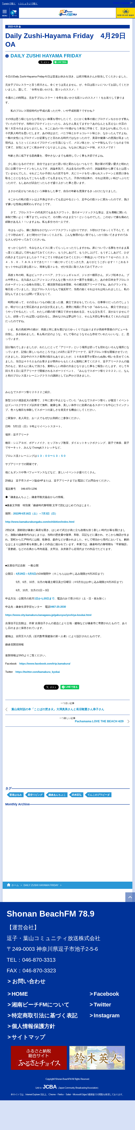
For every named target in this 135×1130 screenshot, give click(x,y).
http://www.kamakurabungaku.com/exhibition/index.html (39, 521)
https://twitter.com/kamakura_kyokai (37, 671)
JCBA (50, 1087)
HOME (20, 994)
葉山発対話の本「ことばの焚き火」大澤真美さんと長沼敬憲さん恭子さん (57, 709)
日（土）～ (34, 513)
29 (21, 573)
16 (26, 513)
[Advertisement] (67, 753)
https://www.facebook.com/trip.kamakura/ (44, 663)
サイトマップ (28, 1037)
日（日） (52, 513)
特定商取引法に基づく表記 (45, 1015)
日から (40, 598)
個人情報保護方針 (33, 1026)
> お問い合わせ (27, 981)
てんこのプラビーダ (99, 794)
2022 (16, 513)
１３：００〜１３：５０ (51, 455)
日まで (50, 598)
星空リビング (35, 794)
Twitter (102, 1005)
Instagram (107, 1015)
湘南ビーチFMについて (41, 1005)
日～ (25, 573)
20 (45, 598)
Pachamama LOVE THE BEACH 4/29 (99, 721)
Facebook (106, 994)
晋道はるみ (15, 794)
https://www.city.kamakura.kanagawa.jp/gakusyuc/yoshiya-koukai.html (48, 614)
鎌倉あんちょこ (57, 794)
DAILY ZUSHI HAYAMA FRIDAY (46, 55)
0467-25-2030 (58, 606)
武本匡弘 (77, 794)
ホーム (15, 885)
